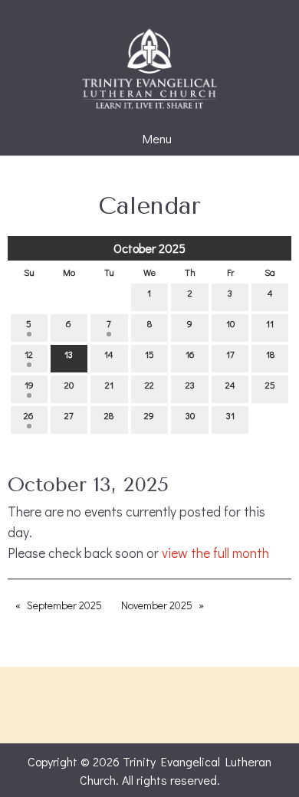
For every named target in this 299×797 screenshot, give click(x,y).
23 (190, 385)
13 (68, 354)
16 (190, 354)
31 (230, 415)
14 (108, 354)
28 (108, 415)
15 (149, 354)
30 (190, 415)
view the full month (215, 553)
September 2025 (64, 605)
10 (230, 323)
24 (230, 385)
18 (270, 354)
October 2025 (149, 248)
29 (149, 415)
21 (109, 385)
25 (270, 385)
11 (270, 323)
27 (69, 415)
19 (29, 385)
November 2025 (156, 605)
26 (29, 415)
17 (230, 354)
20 (69, 385)
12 (29, 354)
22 (149, 385)
